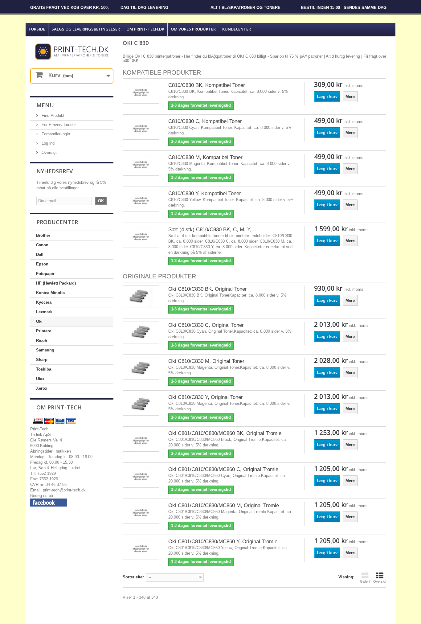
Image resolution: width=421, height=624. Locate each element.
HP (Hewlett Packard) (56, 283)
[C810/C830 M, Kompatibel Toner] (141, 164)
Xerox (41, 388)
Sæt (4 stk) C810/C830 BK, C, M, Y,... (212, 229)
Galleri (365, 581)
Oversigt (48, 152)
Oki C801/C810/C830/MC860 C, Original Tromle (223, 469)
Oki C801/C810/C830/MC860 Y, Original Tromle (222, 541)
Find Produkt (52, 115)
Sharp (41, 359)
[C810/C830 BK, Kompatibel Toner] (141, 92)
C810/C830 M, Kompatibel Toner (205, 157)
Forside (37, 29)
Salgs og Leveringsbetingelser (85, 29)
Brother (43, 235)
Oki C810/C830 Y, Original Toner (205, 397)
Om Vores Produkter (193, 29)
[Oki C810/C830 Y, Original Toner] (141, 404)
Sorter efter (133, 577)
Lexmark (44, 312)
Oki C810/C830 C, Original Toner (206, 325)
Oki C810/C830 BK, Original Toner (207, 289)
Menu (45, 105)
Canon (42, 245)
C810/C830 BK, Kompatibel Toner (206, 85)
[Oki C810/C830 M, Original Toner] (141, 368)
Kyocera (43, 302)
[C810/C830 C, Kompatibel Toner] (141, 128)
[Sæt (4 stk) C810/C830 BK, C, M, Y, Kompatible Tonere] (141, 237)
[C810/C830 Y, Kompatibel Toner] (141, 200)
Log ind (47, 143)
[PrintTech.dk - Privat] (71, 51)
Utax (40, 378)
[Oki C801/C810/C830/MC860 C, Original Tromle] (141, 476)
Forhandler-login (55, 134)
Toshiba (43, 369)
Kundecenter (236, 29)
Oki (39, 321)
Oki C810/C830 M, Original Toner (206, 361)
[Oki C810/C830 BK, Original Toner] (141, 296)
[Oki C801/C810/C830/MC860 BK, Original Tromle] (141, 440)
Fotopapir (45, 273)
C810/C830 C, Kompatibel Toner (205, 121)
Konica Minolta (50, 292)
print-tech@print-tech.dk (64, 490)
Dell (39, 254)
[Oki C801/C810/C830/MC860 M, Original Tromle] (141, 512)
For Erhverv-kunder (58, 124)
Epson (42, 264)
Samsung (45, 350)
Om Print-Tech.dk (145, 29)
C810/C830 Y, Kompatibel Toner (204, 193)
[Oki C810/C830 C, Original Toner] (141, 332)
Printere (43, 331)
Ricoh (41, 340)
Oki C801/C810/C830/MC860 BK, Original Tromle (224, 433)
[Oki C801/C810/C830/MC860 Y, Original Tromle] (141, 549)
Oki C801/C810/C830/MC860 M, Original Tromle (223, 505)
